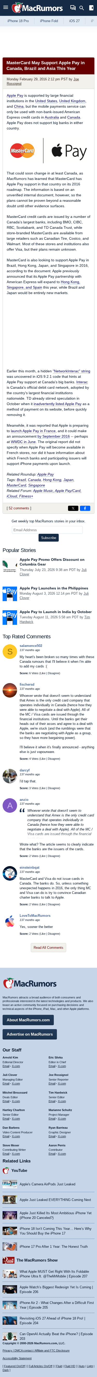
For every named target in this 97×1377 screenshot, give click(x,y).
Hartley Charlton (14, 1110)
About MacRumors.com (28, 1020)
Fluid (59, 1366)
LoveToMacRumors (35, 916)
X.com (16, 1066)
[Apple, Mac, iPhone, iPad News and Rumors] (37, 14)
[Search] (83, 8)
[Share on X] (73, 508)
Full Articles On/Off (40, 1366)
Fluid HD (69, 1366)
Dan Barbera (11, 1127)
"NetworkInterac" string (71, 371)
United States (46, 101)
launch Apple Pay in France (33, 431)
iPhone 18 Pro (18, 21)
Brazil (21, 480)
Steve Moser (11, 1145)
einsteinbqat (29, 867)
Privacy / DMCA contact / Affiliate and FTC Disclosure (36, 1350)
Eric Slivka (56, 1057)
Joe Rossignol (58, 1074)
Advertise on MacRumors (30, 1034)
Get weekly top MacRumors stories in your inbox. (49, 521)
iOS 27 (74, 21)
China (19, 106)
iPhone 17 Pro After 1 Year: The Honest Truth (54, 1247)
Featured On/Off (14, 1366)
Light (90, 1366)
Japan (68, 480)
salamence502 (31, 646)
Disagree (53, 673)
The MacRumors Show (37, 1260)
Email (6, 1066)
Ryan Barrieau (58, 1127)
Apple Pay (15, 95)
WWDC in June (23, 442)
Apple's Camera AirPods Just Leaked (47, 1184)
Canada (73, 117)
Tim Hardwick (58, 1092)
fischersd (27, 684)
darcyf (24, 770)
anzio (24, 800)
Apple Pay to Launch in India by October (56, 612)
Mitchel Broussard (15, 1092)
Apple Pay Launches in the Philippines (54, 588)
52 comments (19, 508)
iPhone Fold (49, 21)
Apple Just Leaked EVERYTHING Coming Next (55, 1200)
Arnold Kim (10, 1057)
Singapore (36, 485)
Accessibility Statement (17, 1358)
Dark (6, 1370)
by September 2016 (54, 436)
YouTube (19, 1170)
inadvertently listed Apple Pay (57, 404)
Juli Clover (10, 1074)
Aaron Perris (57, 1145)
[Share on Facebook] (85, 508)
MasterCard (16, 485)
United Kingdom (72, 101)
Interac (82, 382)
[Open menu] (6, 8)
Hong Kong (52, 480)
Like (43, 673)
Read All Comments (48, 948)
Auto (82, 1366)
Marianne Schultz (60, 1110)
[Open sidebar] (91, 8)
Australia (52, 117)
